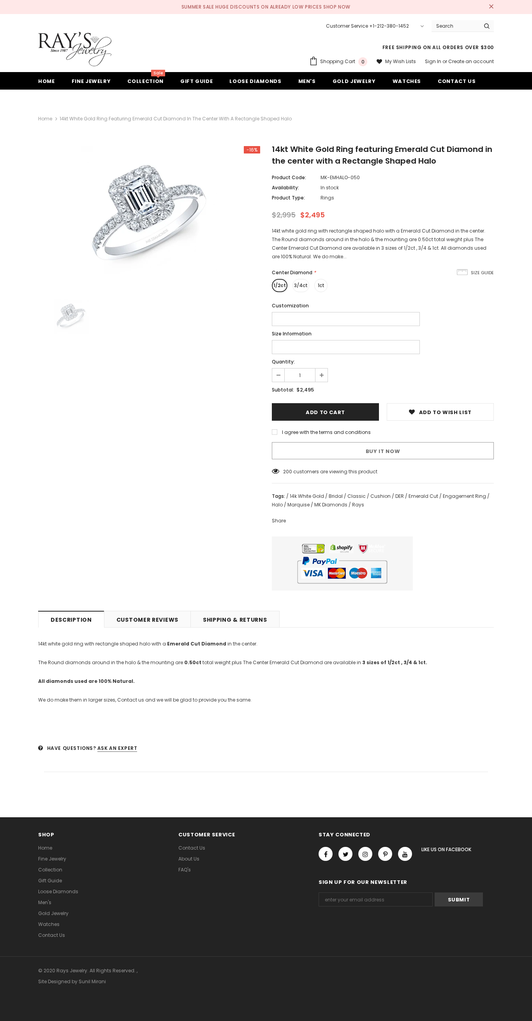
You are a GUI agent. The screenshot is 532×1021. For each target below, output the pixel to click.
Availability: (285, 187)
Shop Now (337, 7)
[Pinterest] (385, 854)
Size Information (292, 333)
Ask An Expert (117, 748)
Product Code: (289, 177)
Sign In (433, 61)
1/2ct (279, 285)
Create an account (471, 61)
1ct (321, 285)
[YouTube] (405, 854)
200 (287, 471)
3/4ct (301, 285)
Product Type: (288, 197)
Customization (290, 305)
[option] (149, 214)
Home (45, 118)
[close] (491, 7)
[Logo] (74, 49)
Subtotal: (283, 389)
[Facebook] (326, 854)
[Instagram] (365, 854)
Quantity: (283, 361)
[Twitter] (345, 854)
